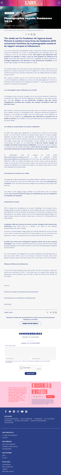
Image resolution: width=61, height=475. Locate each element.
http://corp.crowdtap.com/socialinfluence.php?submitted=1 (21, 291)
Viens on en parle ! (30, 323)
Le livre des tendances (9, 435)
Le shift (4, 458)
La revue (5, 437)
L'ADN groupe (6, 464)
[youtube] (22, 412)
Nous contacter (7, 467)
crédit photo (7, 304)
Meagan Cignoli (22, 191)
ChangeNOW (38, 419)
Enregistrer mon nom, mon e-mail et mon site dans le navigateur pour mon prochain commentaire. (27, 361)
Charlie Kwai (45, 245)
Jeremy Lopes (10, 25)
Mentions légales (8, 471)
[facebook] (26, 35)
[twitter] (29, 35)
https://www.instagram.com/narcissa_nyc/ (16, 159)
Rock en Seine (8, 422)
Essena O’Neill (49, 214)
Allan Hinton (26, 231)
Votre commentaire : (10, 345)
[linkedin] (31, 35)
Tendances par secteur (9, 446)
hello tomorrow (26, 419)
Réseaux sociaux (9, 13)
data (3, 455)
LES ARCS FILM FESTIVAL (21, 420)
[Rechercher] (59, 2)
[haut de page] (58, 473)
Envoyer (30, 373)
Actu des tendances (8, 444)
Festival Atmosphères (11, 419)
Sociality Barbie (8, 210)
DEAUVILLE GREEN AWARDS (38, 420)
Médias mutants (12, 30)
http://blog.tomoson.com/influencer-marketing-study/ (19, 298)
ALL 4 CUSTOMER (49, 419)
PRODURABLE (8, 420)
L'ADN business (6, 449)
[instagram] (18, 412)
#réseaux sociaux (19, 13)
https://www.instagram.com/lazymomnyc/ (16, 157)
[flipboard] (34, 35)
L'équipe (4, 469)
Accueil (5, 30)
